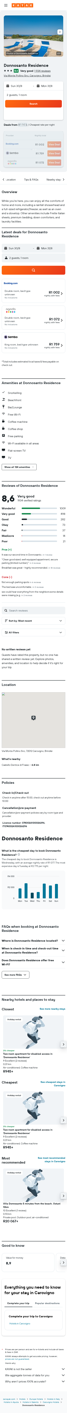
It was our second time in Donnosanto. (27, 554)
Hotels (22, 1399)
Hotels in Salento (31, 1402)
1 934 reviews (42, 70)
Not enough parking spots (21, 582)
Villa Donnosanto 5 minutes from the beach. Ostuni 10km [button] (31, 1205)
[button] (6, 5)
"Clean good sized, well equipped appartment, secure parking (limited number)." (30, 561)
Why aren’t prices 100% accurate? (25, 1381)
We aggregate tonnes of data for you (27, 1375)
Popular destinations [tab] (47, 1303)
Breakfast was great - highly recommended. (31, 567)
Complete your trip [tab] (18, 1303)
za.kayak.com (9, 1399)
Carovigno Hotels (51, 1402)
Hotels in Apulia (11, 1402)
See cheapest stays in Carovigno (53, 1083)
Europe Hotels (36, 1399)
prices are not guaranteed (17, 1359)
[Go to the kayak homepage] (22, 5)
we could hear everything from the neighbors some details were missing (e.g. (32, 593)
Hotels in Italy (53, 1399)
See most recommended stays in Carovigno (51, 1159)
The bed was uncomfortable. (23, 586)
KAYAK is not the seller (18, 1369)
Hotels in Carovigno (19, 1323)
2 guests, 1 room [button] (17, 95)
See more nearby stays (52, 1008)
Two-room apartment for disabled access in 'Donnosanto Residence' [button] (27, 1055)
